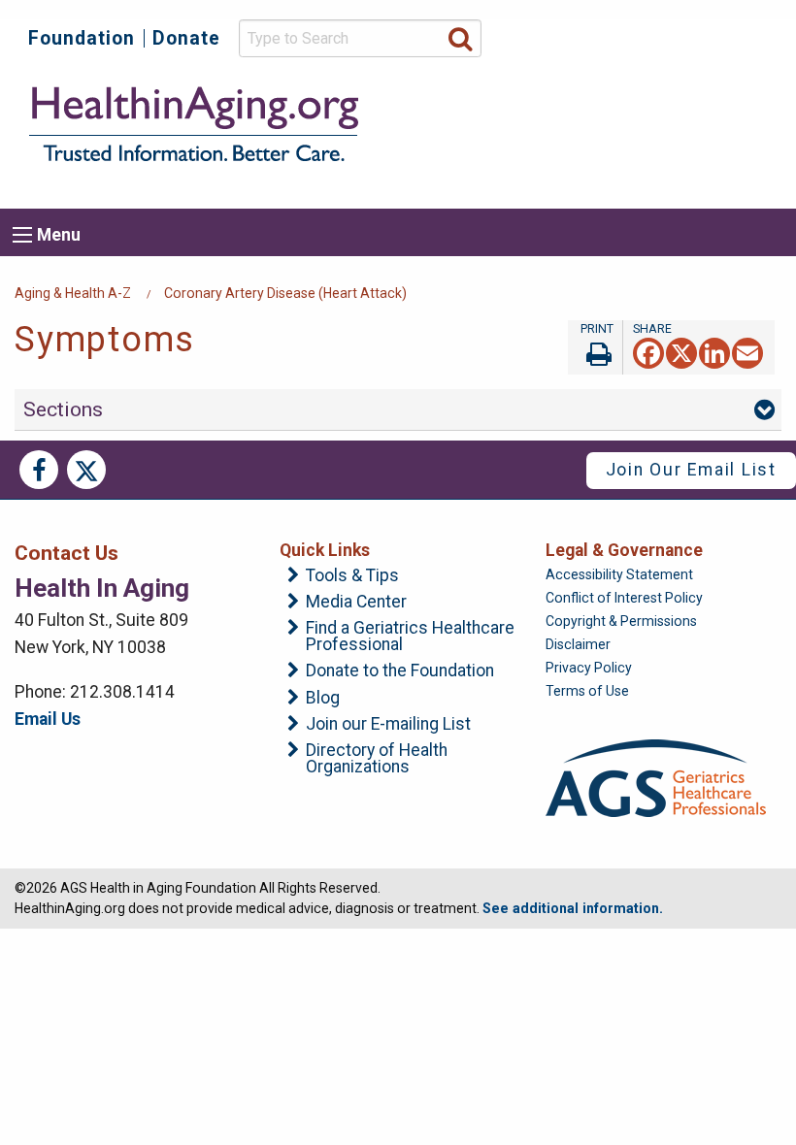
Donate (186, 38)
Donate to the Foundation (400, 671)
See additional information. (572, 908)
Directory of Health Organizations (377, 759)
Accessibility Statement (619, 574)
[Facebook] (648, 352)
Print (595, 347)
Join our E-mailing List (388, 725)
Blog (323, 698)
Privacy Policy (589, 667)
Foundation (81, 38)
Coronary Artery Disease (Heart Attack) (285, 293)
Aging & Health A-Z (73, 293)
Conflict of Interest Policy (624, 598)
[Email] (747, 352)
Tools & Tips (352, 576)
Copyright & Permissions (621, 621)
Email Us (48, 719)
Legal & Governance (624, 550)
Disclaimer (578, 644)
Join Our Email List (691, 469)
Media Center (356, 602)
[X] (681, 352)
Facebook (38, 469)
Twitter (86, 469)
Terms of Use (587, 691)
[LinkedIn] (714, 352)
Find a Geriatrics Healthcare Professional (410, 637)
